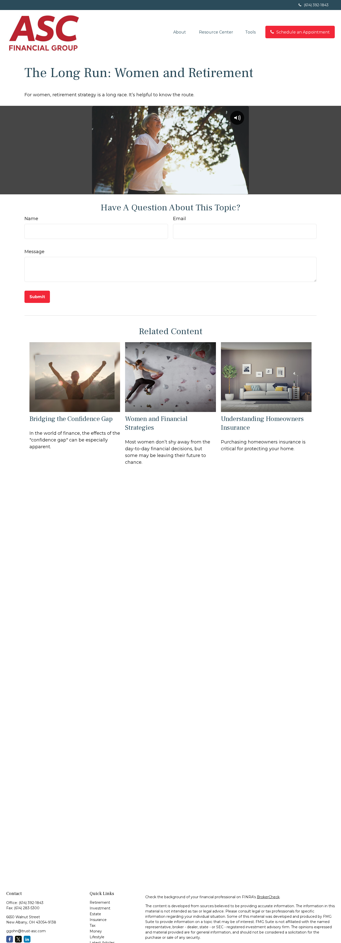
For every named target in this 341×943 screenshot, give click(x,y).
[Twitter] (18, 939)
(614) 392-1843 (316, 5)
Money (96, 931)
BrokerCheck (268, 897)
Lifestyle (97, 937)
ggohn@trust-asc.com (26, 931)
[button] (180, 32)
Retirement (100, 902)
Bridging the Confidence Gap (71, 418)
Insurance (98, 919)
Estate (95, 914)
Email (179, 218)
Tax (92, 925)
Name (31, 218)
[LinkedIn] (27, 939)
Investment (100, 908)
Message (34, 251)
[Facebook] (9, 939)
